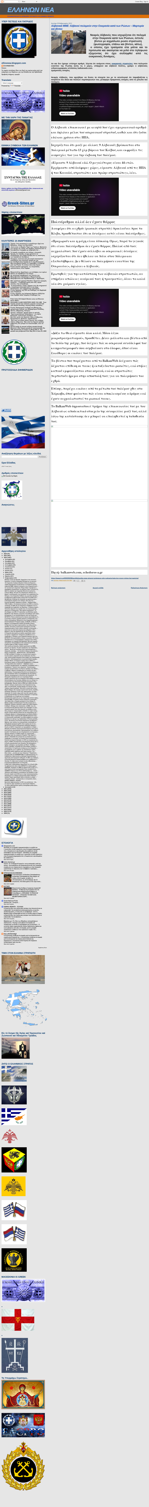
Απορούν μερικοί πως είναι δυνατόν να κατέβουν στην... (21, 709)
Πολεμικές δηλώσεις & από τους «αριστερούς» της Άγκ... (21, 691)
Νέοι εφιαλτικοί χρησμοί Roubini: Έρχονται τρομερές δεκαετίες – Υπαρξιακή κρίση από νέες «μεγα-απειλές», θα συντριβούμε (28, 282)
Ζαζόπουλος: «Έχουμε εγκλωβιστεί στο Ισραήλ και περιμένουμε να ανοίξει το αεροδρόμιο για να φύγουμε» (21, 923)
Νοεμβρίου (8, 561)
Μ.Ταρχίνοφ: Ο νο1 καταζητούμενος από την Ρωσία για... (21, 615)
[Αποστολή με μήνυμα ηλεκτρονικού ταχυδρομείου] (76, 581)
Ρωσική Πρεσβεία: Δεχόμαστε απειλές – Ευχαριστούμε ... (21, 602)
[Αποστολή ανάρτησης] (73, 580)
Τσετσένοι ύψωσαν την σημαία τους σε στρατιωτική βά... (21, 609)
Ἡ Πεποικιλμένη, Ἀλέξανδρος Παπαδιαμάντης (26, 874)
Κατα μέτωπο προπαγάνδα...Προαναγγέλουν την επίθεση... (22, 730)
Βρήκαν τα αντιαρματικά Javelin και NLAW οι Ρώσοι (19, 623)
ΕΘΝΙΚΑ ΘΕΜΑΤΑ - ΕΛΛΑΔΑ (13, 780)
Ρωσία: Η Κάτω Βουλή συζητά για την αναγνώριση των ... (21, 712)
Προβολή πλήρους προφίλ (11, 74)
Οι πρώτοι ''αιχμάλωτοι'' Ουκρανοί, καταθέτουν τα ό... (20, 634)
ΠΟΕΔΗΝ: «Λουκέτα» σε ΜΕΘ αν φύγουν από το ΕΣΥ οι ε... (21, 767)
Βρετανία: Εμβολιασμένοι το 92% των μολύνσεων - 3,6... (21, 782)
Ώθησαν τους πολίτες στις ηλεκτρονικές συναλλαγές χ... (21, 722)
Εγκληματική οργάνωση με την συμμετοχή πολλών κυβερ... (22, 698)
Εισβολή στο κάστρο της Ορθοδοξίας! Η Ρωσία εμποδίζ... (21, 719)
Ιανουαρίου (8, 787)
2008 (5, 813)
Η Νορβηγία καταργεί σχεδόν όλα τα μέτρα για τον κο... (20, 723)
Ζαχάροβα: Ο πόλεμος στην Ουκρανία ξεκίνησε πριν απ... (21, 636)
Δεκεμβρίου (9, 559)
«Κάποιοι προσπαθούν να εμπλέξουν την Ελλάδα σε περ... (21, 772)
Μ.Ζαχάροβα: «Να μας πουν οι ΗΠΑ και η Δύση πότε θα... (21, 683)
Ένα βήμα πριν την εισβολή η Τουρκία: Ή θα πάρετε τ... (21, 735)
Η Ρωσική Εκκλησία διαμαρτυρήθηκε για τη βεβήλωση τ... (21, 759)
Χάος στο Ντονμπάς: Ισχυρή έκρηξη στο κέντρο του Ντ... (21, 686)
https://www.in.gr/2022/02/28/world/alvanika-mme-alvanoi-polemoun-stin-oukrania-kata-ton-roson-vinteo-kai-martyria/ (95, 578)
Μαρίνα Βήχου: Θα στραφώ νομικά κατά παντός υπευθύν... (22, 689)
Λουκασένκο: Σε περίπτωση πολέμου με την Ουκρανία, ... (21, 748)
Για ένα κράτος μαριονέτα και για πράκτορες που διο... (20, 655)
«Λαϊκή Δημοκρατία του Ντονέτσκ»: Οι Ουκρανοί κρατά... (21, 584)
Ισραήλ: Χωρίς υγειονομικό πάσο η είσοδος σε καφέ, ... (21, 777)
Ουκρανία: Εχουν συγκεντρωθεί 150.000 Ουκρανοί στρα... (21, 715)
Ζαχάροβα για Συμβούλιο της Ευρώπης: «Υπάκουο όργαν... (22, 607)
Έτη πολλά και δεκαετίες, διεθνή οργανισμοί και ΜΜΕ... (20, 646)
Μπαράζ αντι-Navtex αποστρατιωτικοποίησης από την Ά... (21, 728)
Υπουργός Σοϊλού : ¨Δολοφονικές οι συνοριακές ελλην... (21, 778)
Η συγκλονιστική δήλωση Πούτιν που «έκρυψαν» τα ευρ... (21, 707)
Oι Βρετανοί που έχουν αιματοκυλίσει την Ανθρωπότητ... (21, 625)
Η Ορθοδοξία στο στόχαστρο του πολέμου (17, 696)
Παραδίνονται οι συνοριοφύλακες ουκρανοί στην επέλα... (21, 639)
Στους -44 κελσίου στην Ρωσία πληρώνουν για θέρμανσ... (21, 720)
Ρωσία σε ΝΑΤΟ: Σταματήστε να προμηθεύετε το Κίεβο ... (21, 727)
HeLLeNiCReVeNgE (10, 934)
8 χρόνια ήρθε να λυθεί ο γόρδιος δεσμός (16, 644)
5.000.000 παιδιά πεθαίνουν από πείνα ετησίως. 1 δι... (20, 751)
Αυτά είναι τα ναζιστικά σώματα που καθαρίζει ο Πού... (20, 630)
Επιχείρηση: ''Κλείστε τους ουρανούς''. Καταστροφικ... (20, 667)
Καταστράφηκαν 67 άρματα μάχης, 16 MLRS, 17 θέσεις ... (21, 621)
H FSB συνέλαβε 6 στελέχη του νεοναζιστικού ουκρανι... (21, 654)
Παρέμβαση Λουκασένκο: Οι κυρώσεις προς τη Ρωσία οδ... (22, 589)
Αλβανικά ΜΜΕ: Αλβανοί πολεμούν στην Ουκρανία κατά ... (21, 586)
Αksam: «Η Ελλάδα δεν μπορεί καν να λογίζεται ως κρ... (21, 736)
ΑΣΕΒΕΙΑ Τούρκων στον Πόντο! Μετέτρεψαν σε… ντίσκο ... (21, 770)
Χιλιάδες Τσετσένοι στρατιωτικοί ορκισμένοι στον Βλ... (20, 626)
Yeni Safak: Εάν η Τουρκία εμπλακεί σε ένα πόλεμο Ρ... (20, 701)
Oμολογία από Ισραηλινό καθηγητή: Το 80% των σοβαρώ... (22, 757)
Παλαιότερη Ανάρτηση (139, 588)
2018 (5, 794)
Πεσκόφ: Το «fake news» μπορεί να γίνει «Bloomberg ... (21, 761)
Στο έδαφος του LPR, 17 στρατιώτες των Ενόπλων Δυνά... (21, 612)
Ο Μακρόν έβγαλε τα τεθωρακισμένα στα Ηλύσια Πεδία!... (21, 714)
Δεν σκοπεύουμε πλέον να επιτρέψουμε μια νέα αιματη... (21, 673)
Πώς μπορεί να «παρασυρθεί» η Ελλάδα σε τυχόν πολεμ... (21, 711)
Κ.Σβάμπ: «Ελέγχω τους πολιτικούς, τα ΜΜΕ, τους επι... (20, 706)
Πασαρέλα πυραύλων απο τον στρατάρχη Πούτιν (19, 676)
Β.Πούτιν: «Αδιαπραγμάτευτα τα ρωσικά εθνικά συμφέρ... (21, 659)
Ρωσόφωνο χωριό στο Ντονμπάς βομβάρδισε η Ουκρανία (21, 662)
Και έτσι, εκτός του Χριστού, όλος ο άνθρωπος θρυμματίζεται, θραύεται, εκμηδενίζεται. (26, 317)
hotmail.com (8, 902)
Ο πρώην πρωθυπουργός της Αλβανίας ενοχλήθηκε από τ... (22, 665)
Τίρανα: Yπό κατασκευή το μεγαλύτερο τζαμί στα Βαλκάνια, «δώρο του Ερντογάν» (27, 244)
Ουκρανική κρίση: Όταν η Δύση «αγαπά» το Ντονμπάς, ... (21, 628)
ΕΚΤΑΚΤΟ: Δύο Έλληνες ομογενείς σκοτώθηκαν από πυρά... (22, 613)
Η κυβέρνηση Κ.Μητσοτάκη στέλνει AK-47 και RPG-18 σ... (21, 597)
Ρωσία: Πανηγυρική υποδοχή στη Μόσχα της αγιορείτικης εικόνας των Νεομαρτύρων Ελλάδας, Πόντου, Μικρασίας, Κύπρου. (27, 309)
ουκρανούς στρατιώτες (122, 64)
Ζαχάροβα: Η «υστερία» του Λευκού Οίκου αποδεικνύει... (21, 738)
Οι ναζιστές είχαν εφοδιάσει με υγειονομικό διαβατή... (20, 783)
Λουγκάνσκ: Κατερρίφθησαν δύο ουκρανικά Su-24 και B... (21, 642)
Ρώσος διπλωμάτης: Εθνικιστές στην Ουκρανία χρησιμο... (21, 620)
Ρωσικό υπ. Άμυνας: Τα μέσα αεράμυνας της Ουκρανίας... (21, 647)
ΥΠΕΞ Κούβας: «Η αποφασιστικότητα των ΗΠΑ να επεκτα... (22, 604)
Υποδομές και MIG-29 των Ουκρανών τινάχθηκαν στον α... (21, 605)
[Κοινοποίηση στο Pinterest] (84, 581)
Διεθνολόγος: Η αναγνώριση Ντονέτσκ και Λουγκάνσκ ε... (21, 672)
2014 (5, 802)
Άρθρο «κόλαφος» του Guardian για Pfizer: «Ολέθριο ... (20, 745)
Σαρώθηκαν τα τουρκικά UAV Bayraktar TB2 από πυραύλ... (21, 641)
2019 (5, 792)
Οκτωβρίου (8, 563)
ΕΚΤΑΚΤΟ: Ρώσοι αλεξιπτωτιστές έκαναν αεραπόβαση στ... (22, 617)
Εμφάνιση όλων (42, 947)
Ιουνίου (7, 570)
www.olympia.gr (9, 862)
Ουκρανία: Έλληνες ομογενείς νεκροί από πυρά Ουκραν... (21, 704)
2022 (5, 557)
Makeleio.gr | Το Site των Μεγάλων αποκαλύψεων (21, 921)
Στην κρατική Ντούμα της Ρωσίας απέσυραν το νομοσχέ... (21, 694)
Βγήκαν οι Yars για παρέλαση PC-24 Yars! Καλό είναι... (20, 631)
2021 (5, 789)
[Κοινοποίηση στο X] (80, 581)
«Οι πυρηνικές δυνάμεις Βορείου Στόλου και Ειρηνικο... (20, 583)
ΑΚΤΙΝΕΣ (7, 886)
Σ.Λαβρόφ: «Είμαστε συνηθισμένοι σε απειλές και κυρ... (21, 670)
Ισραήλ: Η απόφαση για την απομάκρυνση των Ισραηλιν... (21, 732)
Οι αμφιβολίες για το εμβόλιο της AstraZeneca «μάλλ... (20, 749)
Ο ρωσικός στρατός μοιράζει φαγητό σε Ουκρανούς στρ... (21, 618)
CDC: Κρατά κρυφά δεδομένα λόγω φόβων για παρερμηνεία (22, 657)
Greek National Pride (11, 901)
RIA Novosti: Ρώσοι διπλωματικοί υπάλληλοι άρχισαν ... (21, 725)
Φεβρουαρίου (9, 578)
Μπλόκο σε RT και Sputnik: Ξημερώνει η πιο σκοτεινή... (21, 579)
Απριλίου (8, 574)
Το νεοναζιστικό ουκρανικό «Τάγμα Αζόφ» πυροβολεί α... (21, 587)
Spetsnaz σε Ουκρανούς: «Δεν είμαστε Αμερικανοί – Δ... (21, 610)
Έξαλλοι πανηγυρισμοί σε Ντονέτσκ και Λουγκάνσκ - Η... (21, 675)
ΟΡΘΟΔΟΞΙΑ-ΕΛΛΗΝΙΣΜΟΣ (13, 873)
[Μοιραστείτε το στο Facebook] (82, 581)
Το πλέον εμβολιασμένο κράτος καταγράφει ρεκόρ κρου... (21, 785)
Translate (17, 86)
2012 (5, 806)
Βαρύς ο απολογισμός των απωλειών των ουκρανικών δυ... (22, 594)
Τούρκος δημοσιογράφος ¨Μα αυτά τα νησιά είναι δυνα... (21, 688)
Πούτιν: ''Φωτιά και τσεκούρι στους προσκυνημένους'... (21, 649)
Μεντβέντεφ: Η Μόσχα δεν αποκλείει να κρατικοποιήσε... (21, 599)
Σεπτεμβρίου (9, 565)
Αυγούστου (8, 567)
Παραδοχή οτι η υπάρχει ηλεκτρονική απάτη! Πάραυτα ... (21, 775)
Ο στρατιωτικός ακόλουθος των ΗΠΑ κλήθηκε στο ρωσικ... (21, 717)
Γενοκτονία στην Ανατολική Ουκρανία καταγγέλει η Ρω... (21, 681)
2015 (5, 800)
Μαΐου (7, 572)
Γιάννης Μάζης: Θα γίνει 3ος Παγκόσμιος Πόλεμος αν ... (21, 592)
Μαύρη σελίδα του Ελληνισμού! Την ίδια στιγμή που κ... (21, 702)
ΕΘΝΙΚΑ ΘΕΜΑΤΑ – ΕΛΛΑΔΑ (13, 907)
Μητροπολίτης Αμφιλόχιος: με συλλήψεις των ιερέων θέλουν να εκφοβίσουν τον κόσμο (28, 272)
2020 (5, 791)
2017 (5, 796)
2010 (5, 809)
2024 (5, 554)
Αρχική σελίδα (98, 588)
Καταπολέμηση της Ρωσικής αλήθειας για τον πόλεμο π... (21, 680)
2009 (5, 811)
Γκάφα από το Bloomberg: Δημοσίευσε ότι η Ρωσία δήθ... (21, 764)
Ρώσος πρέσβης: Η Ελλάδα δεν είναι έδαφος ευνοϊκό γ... (21, 746)
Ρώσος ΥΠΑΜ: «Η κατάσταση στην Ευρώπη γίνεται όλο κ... (22, 741)
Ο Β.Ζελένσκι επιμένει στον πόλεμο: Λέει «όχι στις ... (20, 600)
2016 (5, 798)
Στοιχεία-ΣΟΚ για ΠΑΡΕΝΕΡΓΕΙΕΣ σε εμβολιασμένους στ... (21, 754)
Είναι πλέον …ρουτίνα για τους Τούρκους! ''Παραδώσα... (21, 753)
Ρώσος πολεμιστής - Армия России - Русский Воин (20, 652)
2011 (5, 807)
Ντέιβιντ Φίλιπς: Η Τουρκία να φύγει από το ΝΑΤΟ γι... (20, 660)
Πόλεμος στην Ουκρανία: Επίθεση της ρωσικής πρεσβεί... (21, 596)
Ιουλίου (7, 568)
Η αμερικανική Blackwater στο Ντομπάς (16, 762)
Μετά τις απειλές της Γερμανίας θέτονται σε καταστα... (20, 591)
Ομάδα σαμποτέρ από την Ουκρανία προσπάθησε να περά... (22, 678)
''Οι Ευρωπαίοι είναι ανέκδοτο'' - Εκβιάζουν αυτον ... (19, 663)
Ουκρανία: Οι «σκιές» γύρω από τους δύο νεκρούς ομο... (21, 693)
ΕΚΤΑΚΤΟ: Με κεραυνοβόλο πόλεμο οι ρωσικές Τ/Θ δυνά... (22, 638)
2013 (5, 804)
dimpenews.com (9, 846)
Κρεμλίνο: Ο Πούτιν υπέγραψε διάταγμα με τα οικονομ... (21, 581)
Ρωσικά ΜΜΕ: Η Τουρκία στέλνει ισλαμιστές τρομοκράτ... (21, 699)
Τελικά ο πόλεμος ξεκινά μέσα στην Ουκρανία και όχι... (20, 685)
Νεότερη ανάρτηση (58, 588)
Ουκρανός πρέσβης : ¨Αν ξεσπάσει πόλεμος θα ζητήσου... (21, 651)
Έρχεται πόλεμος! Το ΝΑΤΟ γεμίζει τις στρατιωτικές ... (20, 733)
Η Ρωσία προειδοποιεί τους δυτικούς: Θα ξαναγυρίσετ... (21, 743)
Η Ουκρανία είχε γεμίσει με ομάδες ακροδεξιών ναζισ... (20, 633)
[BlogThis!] (78, 581)
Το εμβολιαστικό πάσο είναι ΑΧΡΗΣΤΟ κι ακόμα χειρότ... (21, 766)
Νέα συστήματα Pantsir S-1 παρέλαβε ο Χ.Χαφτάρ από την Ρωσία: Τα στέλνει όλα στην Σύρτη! (27, 264)
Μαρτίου (7, 576)
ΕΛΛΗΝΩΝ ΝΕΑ (30, 10)
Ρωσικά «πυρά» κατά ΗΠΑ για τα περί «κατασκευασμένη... (21, 774)
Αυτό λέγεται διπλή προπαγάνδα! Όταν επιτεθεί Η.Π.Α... (21, 769)
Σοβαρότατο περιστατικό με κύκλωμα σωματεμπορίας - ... (21, 756)
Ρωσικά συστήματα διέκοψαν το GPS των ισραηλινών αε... (21, 740)
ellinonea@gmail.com (22, 190)
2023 (5, 555)
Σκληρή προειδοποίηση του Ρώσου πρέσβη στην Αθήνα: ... (22, 668)
